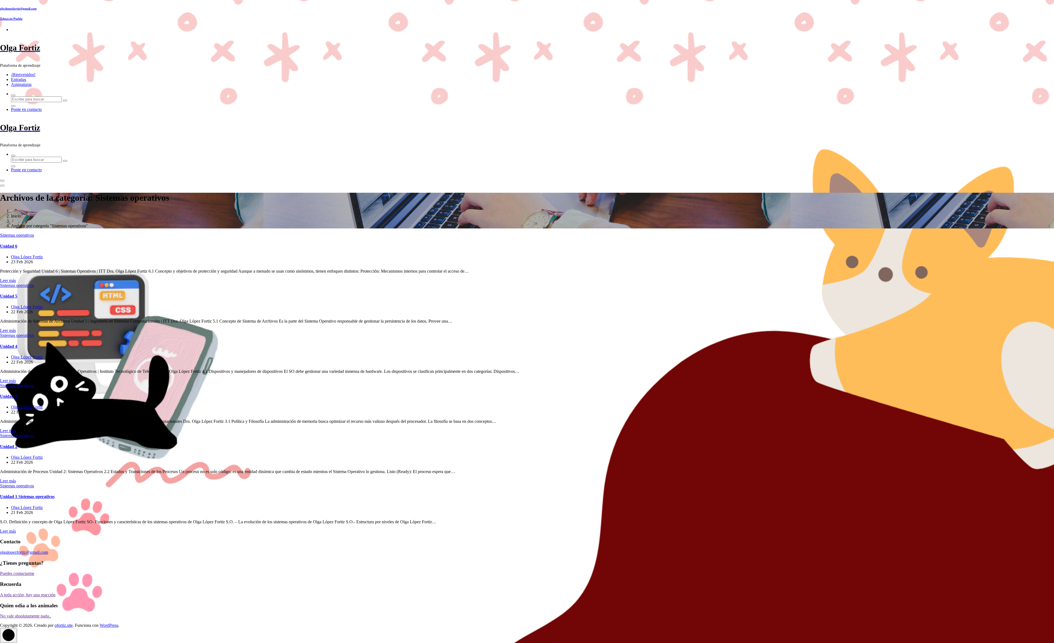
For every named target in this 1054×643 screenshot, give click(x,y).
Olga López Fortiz (27, 257)
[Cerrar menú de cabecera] (2, 185)
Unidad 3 (8, 396)
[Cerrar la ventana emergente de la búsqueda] (13, 106)
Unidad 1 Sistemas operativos (27, 496)
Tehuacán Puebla (11, 18)
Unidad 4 (8, 346)
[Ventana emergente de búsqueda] (13, 95)
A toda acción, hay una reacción (27, 594)
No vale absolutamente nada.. (25, 616)
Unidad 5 (8, 296)
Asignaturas (21, 84)
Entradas (18, 79)
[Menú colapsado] (2, 180)
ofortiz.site (64, 625)
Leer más (8, 280)
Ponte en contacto (26, 109)
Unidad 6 (8, 246)
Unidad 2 (8, 446)
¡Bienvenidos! (23, 74)
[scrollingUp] (8, 635)
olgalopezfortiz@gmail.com (18, 8)
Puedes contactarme (17, 573)
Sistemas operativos (17, 235)
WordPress (109, 625)
